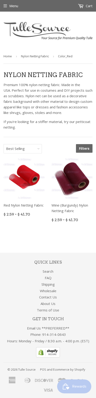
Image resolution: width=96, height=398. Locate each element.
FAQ (48, 277)
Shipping (48, 284)
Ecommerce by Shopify (69, 369)
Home (7, 56)
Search (48, 271)
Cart (89, 5)
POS (43, 369)
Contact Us (48, 297)
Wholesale (48, 290)
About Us (48, 303)
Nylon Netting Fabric (35, 56)
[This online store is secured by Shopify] (48, 356)
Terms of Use (48, 310)
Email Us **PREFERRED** (48, 328)
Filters (84, 148)
